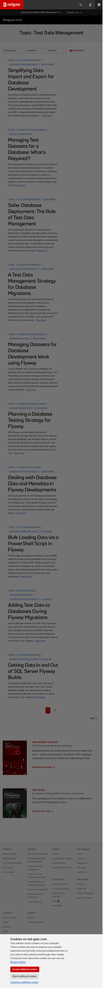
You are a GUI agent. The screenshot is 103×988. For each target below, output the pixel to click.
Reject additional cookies (24, 976)
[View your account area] (90, 4)
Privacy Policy (17, 962)
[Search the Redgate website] (81, 4)
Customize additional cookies (24, 982)
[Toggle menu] (99, 4)
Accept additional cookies (24, 969)
